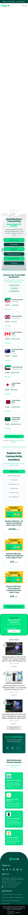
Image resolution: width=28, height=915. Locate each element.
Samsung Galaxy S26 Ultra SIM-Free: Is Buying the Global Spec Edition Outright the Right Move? (14, 724)
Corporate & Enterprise (14, 262)
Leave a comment (14, 671)
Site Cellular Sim (14, 504)
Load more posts (14, 735)
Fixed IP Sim (14, 488)
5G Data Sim (14, 496)
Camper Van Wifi (14, 266)
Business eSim (14, 479)
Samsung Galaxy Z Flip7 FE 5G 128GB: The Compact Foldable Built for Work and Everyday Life (14, 667)
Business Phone (14, 248)
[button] (10, 218)
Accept (11, 912)
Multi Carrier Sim (14, 492)
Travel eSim (14, 271)
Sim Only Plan (14, 252)
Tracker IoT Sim (14, 500)
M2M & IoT (14, 257)
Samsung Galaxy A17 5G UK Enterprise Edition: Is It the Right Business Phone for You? (14, 695)
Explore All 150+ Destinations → (14, 444)
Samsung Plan (18, 902)
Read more (14, 674)
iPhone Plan (11, 902)
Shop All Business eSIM (14, 614)
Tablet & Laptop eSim (14, 483)
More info (17, 912)
